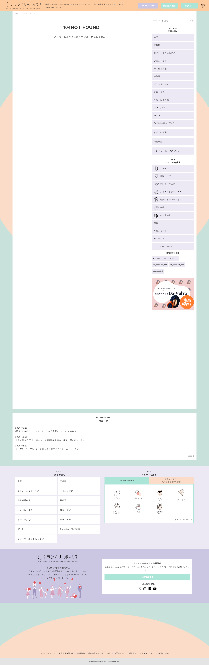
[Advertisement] (173, 360)
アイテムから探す (126, 481)
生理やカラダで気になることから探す (171, 480)
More (190, 456)
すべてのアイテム (182, 520)
